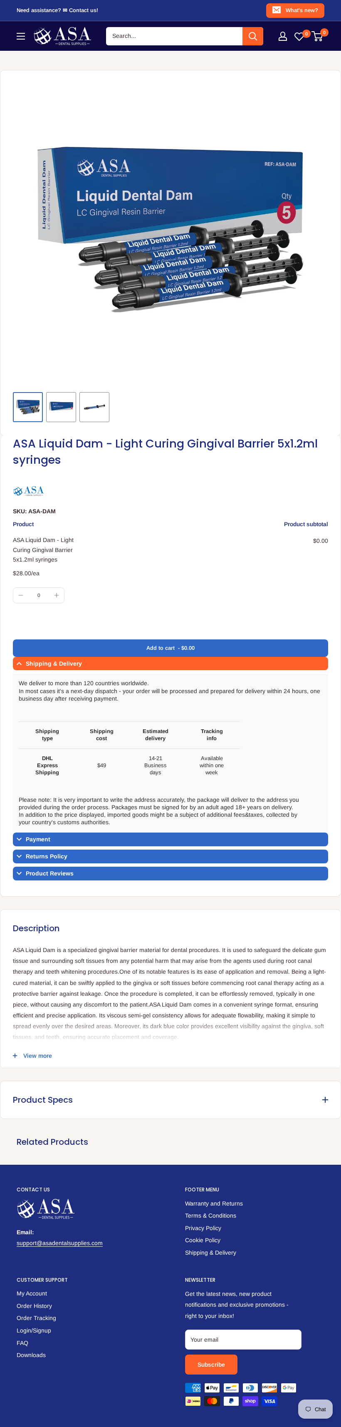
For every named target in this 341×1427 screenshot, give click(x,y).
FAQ (22, 1343)
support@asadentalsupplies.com (60, 1243)
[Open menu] (21, 36)
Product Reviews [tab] (50, 873)
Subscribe (211, 1364)
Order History (34, 1306)
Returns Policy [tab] (46, 856)
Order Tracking (36, 1318)
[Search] (252, 36)
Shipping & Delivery (210, 1252)
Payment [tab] (38, 839)
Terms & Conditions (210, 1215)
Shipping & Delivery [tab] (54, 663)
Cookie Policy (202, 1240)
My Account (32, 1293)
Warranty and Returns (214, 1203)
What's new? (302, 10)
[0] (317, 36)
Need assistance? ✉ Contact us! (57, 10)
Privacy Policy (203, 1228)
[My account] (283, 36)
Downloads (31, 1355)
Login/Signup (34, 1330)
